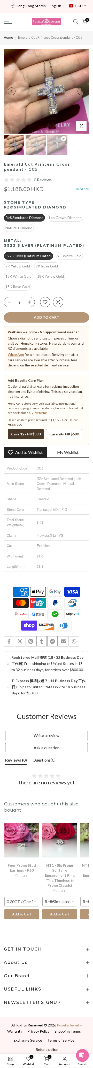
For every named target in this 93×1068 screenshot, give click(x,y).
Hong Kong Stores (31, 6)
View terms (40, 413)
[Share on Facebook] (9, 641)
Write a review (46, 735)
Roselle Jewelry (69, 1025)
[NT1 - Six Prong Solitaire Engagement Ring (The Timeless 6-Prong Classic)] (59, 840)
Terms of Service (60, 1040)
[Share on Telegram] (52, 641)
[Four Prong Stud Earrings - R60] (21, 840)
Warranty (14, 1031)
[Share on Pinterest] (31, 641)
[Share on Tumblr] (41, 641)
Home (8, 37)
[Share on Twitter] (20, 641)
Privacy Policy (38, 1031)
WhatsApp (16, 355)
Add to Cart (21, 914)
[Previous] (12, 91)
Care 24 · (64, 434)
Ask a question (46, 747)
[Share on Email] (63, 641)
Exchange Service (28, 1040)
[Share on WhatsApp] (74, 641)
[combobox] (21, 901)
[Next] (81, 91)
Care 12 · (26, 434)
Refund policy (47, 1049)
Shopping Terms (68, 1031)
